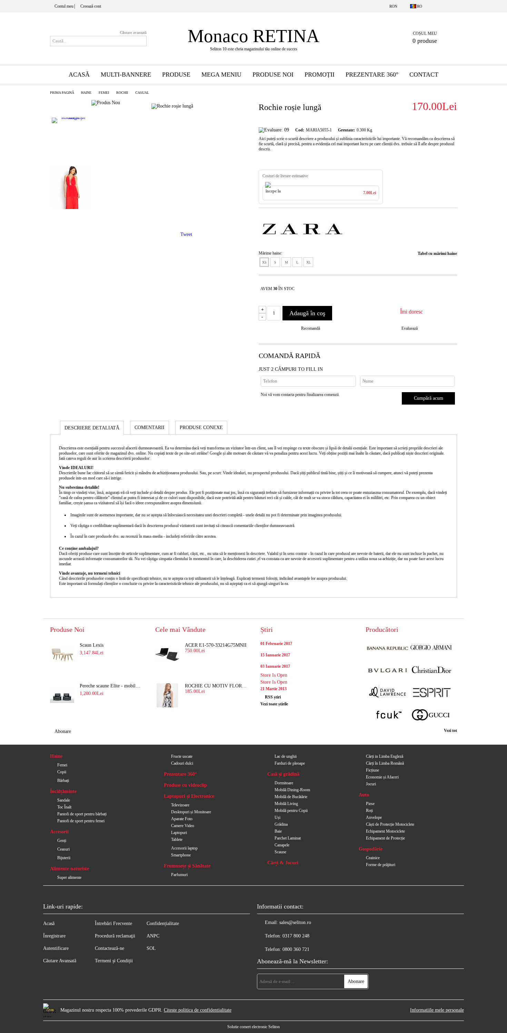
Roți (369, 810)
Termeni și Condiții (114, 960)
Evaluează (409, 328)
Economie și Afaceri (382, 777)
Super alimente (69, 877)
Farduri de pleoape (290, 763)
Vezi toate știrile (274, 704)
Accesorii (59, 831)
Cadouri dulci (182, 763)
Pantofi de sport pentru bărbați (82, 814)
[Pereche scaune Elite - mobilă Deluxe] (62, 695)
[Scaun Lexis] (62, 655)
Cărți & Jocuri (282, 862)
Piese (370, 803)
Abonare (62, 731)
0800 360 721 (295, 949)
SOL (151, 948)
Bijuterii (63, 857)
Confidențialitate (163, 923)
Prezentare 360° (372, 74)
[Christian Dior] (431, 670)
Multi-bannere (126, 74)
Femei (104, 93)
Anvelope (374, 817)
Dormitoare (284, 783)
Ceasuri (63, 849)
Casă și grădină (283, 774)
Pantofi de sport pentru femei (81, 820)
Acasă (79, 74)
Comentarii (150, 427)
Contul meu (63, 6)
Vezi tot (450, 730)
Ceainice (373, 857)
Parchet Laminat (288, 838)
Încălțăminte (63, 791)
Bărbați (63, 780)
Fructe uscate (181, 756)
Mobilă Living (286, 803)
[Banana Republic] (387, 648)
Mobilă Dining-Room (292, 789)
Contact (423, 74)
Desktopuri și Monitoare (191, 811)
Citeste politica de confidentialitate (197, 1010)
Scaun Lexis (91, 645)
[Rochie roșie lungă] (70, 139)
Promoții (320, 74)
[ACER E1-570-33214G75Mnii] (167, 655)
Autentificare (56, 948)
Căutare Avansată (59, 960)
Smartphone (181, 855)
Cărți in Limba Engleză (384, 756)
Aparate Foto (181, 818)
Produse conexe (201, 427)
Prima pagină (62, 93)
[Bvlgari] (387, 670)
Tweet (186, 234)
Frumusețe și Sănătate (187, 865)
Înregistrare (54, 935)
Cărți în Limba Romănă (385, 763)
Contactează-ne (109, 948)
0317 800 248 (295, 935)
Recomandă (310, 328)
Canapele (282, 845)
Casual (142, 93)
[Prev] (70, 102)
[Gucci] (431, 715)
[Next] (71, 223)
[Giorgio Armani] (431, 648)
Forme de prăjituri (380, 864)
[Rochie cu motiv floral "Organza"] (167, 695)
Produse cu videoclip (185, 785)
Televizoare (180, 805)
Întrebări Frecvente (113, 923)
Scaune (280, 852)
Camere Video (182, 825)
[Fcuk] (387, 715)
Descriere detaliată (91, 427)
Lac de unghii (286, 756)
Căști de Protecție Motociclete (390, 824)
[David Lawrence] (387, 693)
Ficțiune (372, 770)
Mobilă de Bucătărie (291, 796)
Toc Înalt (64, 807)
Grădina (281, 824)
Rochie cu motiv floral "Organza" (216, 685)
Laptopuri (179, 832)
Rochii (122, 93)
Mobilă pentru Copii (291, 810)
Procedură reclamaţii (115, 935)
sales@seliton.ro (295, 922)
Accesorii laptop (184, 848)
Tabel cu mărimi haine (437, 253)
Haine (86, 93)
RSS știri (273, 697)
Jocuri (371, 784)
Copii (61, 771)
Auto (364, 794)
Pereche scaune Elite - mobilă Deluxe (111, 685)
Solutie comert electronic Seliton (253, 1026)
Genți (61, 840)
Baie (278, 831)
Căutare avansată (133, 32)
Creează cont (90, 6)
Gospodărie (370, 849)
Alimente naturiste (69, 868)
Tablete (176, 839)
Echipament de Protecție (385, 838)
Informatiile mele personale (437, 1010)
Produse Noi (273, 74)
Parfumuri (179, 874)
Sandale (63, 800)
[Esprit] (431, 693)
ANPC (153, 935)
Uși (277, 817)
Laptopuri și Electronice (189, 796)
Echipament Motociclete (385, 831)
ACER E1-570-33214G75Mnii (216, 645)
